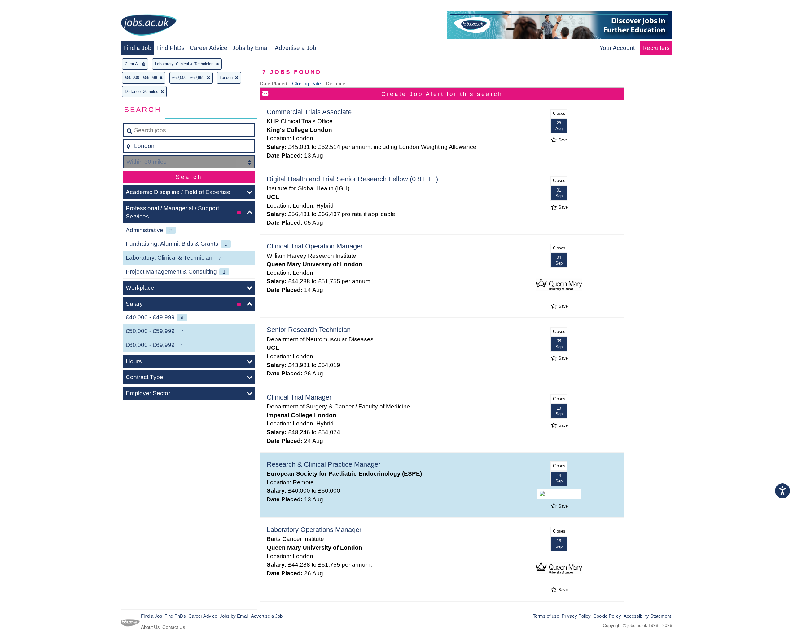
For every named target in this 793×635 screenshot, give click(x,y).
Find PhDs (170, 48)
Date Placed (273, 83)
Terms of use (546, 616)
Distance (335, 83)
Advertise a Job (295, 48)
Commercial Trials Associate (309, 112)
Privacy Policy (576, 616)
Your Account (617, 48)
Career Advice (208, 48)
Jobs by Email (251, 48)
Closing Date (306, 83)
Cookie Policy (607, 616)
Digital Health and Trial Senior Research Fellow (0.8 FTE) (352, 179)
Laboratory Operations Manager (314, 529)
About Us (150, 627)
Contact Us (173, 627)
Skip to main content (29, 6)
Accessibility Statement (647, 616)
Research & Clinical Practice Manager (323, 464)
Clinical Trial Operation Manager (315, 246)
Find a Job (137, 48)
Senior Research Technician (309, 330)
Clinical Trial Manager (299, 397)
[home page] (149, 26)
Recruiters (656, 48)
